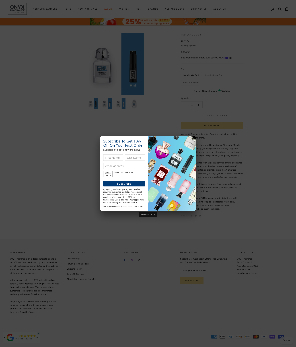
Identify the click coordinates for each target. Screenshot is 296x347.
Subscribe (124, 183)
